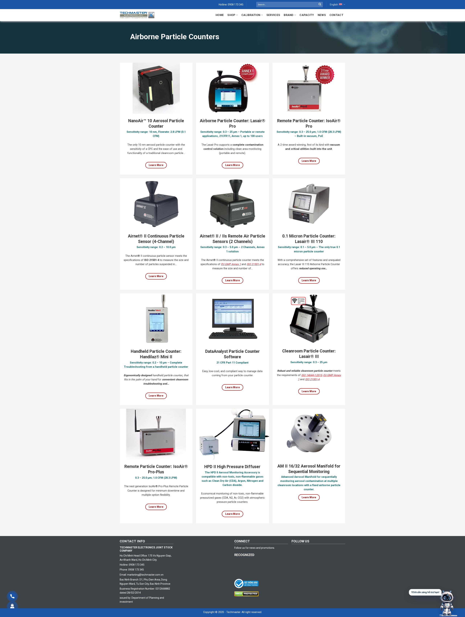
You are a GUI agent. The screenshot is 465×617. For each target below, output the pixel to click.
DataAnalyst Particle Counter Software (232, 354)
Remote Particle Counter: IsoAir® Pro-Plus (156, 469)
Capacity (307, 15)
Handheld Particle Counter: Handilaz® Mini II (156, 354)
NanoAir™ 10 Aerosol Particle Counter (156, 123)
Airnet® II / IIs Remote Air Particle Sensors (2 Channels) (232, 239)
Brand (289, 15)
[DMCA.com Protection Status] (247, 593)
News (322, 15)
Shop (231, 15)
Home (220, 15)
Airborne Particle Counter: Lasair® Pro (232, 123)
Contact (336, 15)
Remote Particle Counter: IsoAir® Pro (309, 123)
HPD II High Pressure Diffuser (232, 466)
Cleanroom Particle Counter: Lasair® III (309, 354)
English (334, 4)
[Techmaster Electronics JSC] (137, 15)
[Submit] (320, 4)
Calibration (250, 15)
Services (273, 15)
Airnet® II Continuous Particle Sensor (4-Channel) (156, 239)
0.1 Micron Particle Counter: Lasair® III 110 (308, 239)
